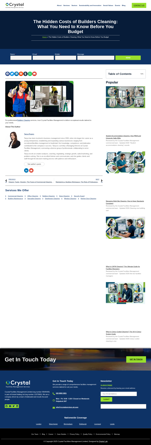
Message (80, 54)
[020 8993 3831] (54, 394)
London (38, 424)
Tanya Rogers (29, 134)
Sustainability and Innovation (90, 5)
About (59, 5)
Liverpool (97, 424)
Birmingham (68, 424)
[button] (7, 74)
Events (117, 5)
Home (44, 37)
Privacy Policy (74, 434)
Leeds (112, 424)
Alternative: (105, 403)
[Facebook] (6, 406)
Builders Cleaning (23, 120)
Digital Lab (103, 441)
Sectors (74, 5)
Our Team (34, 434)
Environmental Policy (103, 434)
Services (66, 5)
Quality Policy (87, 434)
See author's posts (34, 164)
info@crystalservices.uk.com (67, 407)
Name (12, 54)
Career (51, 434)
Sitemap (117, 434)
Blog (123, 5)
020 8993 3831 (61, 393)
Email (35, 54)
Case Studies (61, 434)
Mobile (57, 54)
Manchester (53, 424)
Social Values (108, 5)
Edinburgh (83, 424)
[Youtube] (10, 406)
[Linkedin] (17, 406)
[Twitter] (13, 406)
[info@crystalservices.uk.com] (54, 408)
